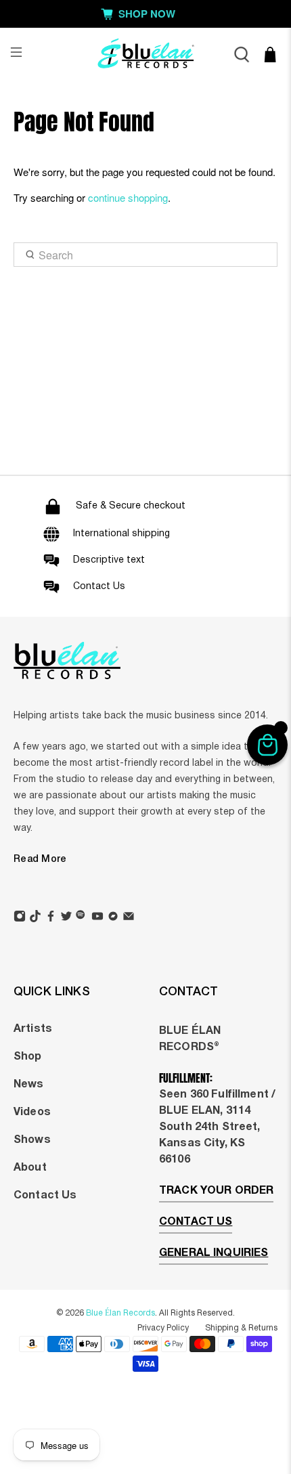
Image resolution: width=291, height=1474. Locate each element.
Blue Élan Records (120, 1313)
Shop (28, 1057)
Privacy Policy (163, 1328)
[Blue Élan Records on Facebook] (51, 918)
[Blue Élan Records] (146, 54)
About (30, 1168)
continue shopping (128, 197)
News (29, 1084)
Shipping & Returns (241, 1328)
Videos (32, 1112)
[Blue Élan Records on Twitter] (66, 918)
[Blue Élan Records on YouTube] (97, 918)
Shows (32, 1140)
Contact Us (45, 1195)
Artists (33, 1029)
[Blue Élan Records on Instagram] (20, 918)
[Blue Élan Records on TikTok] (35, 918)
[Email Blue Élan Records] (128, 918)
